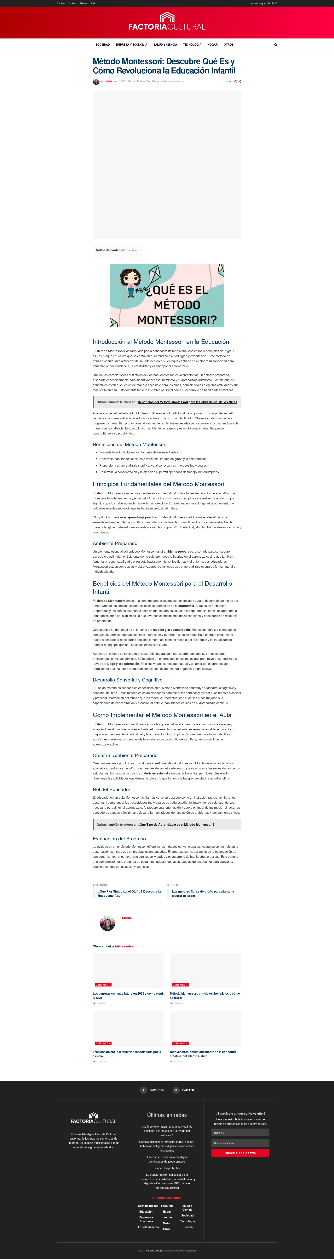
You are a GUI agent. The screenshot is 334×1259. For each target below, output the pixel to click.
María (109, 81)
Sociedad (103, 44)
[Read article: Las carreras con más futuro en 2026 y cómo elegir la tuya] (128, 970)
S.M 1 (94, 3)
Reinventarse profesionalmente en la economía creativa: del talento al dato (203, 1053)
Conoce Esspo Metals (167, 1168)
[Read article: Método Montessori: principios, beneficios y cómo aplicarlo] (205, 970)
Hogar (213, 44)
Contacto (72, 3)
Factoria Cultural (154, 1250)
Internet (167, 1217)
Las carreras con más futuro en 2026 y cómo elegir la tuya (128, 995)
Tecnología (192, 44)
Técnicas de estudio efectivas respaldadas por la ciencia (127, 1053)
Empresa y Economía (131, 44)
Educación (143, 81)
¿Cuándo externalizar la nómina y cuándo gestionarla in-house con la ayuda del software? (167, 1130)
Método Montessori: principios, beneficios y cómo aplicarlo (205, 995)
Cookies (61, 3)
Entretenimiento (148, 1227)
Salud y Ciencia (165, 44)
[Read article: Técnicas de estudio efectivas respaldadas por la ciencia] (128, 1029)
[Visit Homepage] (167, 22)
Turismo (187, 1227)
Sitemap (84, 3)
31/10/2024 (125, 81)
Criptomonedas (148, 1206)
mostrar (133, 250)
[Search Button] (275, 44)
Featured (167, 1206)
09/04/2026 (177, 1003)
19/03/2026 (177, 1061)
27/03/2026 (100, 1061)
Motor (167, 1223)
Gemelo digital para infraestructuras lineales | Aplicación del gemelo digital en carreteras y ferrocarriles (167, 1146)
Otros (228, 44)
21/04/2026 (100, 1003)
